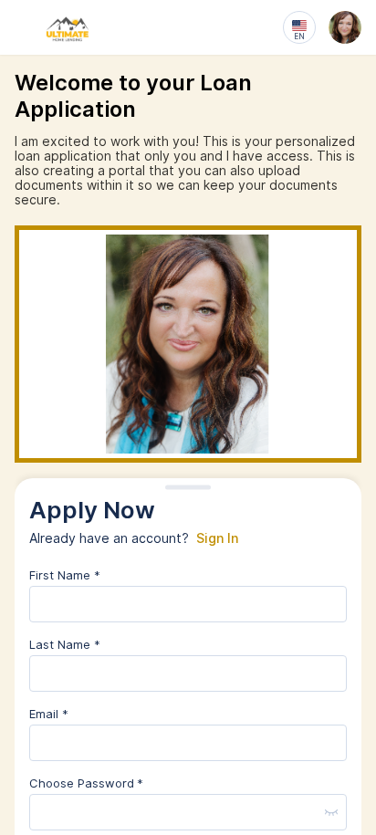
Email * (48, 713)
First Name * (64, 575)
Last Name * (64, 644)
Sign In (217, 538)
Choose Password (81, 783)
